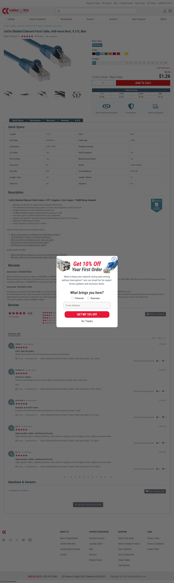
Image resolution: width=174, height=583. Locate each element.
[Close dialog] (114, 259)
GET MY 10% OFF (87, 314)
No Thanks (87, 321)
